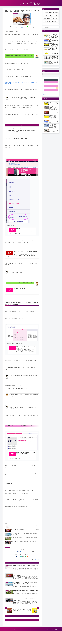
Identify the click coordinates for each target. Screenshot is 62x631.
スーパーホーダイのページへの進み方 (14, 128)
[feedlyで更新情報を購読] (25, 556)
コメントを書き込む (22, 620)
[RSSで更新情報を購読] (27, 556)
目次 (21, 125)
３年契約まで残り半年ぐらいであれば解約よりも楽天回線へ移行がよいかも (21, 130)
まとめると (9, 133)
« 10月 (44, 94)
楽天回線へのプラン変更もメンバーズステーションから (19, 131)
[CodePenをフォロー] (23, 556)
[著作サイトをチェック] (17, 556)
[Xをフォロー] (19, 556)
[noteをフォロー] (21, 556)
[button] (33, 27)
